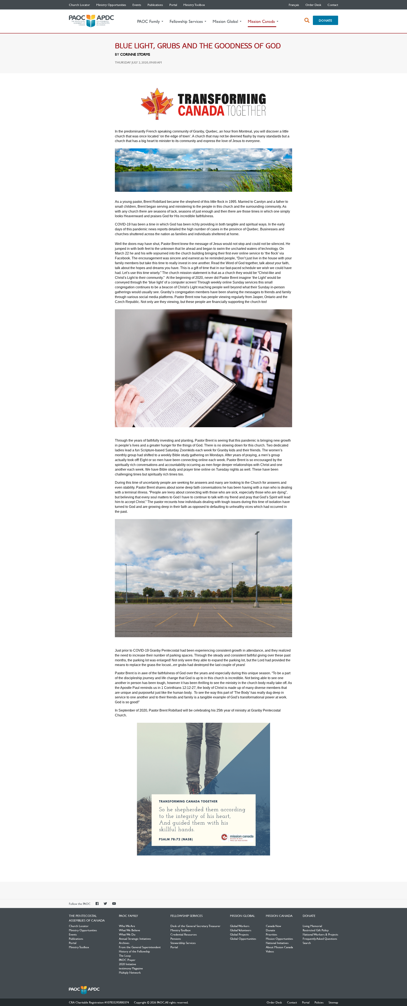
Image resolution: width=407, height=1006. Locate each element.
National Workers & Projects (320, 934)
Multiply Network (130, 972)
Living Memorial (312, 926)
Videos (270, 951)
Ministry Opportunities (111, 5)
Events (136, 5)
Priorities (271, 934)
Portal (173, 5)
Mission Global (242, 916)
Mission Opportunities (279, 938)
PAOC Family (128, 916)
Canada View (273, 926)
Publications (155, 5)
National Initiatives (277, 943)
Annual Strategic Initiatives (135, 938)
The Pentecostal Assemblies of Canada (91, 21)
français (294, 5)
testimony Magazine (131, 968)
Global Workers (239, 926)
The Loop (125, 955)
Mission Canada (279, 916)
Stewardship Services (183, 943)
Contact (333, 5)
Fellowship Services (186, 916)
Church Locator (79, 5)
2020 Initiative (127, 964)
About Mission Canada (279, 947)
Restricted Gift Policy (316, 930)
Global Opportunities (243, 938)
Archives (124, 943)
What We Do (127, 934)
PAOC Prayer (127, 960)
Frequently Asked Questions (320, 938)
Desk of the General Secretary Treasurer (195, 926)
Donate (325, 20)
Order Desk (313, 5)
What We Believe (129, 930)
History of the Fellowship (134, 951)
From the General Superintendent (140, 947)
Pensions (175, 938)
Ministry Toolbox (194, 5)
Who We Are (127, 926)
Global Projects (239, 934)
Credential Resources (183, 934)
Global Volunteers (240, 930)
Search (307, 943)
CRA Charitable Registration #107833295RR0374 (99, 1002)
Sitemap (333, 1002)
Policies (319, 1002)
